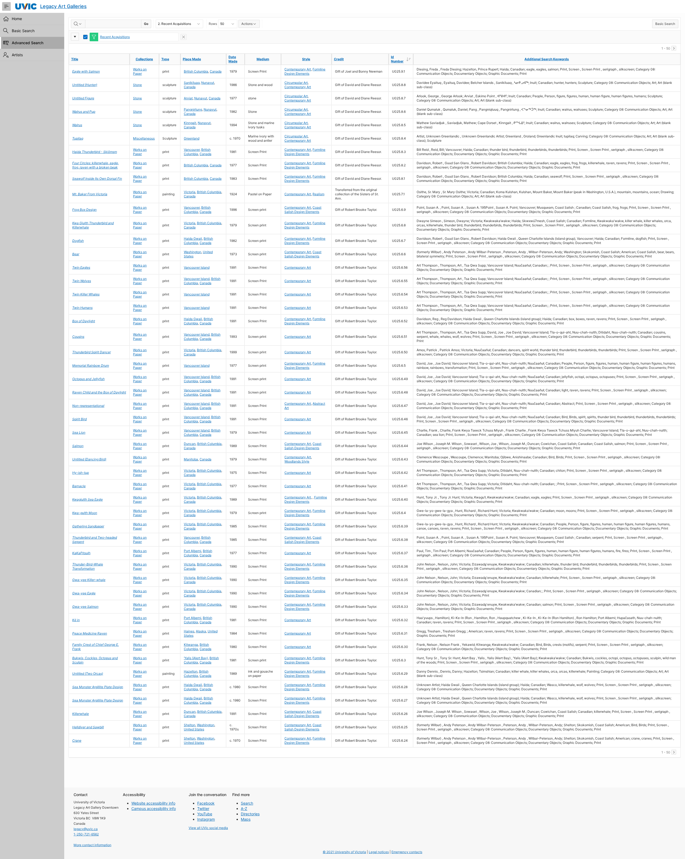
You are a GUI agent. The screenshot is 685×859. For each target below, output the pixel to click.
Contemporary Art (297, 69)
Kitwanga (191, 645)
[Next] (673, 48)
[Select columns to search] (78, 24)
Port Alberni (192, 551)
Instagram (206, 819)
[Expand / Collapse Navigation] (6, 6)
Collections (144, 59)
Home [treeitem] (17, 18)
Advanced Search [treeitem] (27, 42)
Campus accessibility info (153, 808)
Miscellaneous (144, 138)
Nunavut (207, 83)
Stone (137, 85)
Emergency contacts (406, 852)
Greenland (191, 138)
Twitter (203, 808)
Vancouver (192, 150)
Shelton (189, 725)
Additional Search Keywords (546, 59)
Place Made (192, 59)
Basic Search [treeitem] (23, 30)
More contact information (92, 845)
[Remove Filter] (184, 37)
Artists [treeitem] (17, 54)
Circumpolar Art (296, 83)
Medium (263, 59)
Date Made (233, 59)
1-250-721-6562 (86, 834)
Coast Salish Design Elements (302, 209)
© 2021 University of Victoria (344, 852)
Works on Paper (140, 71)
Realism (318, 194)
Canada (216, 71)
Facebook (206, 803)
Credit (339, 59)
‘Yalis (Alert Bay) (196, 658)
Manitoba (191, 459)
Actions (247, 24)
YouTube (204, 814)
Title (74, 59)
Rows (213, 24)
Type (165, 59)
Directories (250, 814)
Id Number (402, 59)
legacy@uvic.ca (86, 829)
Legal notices (379, 852)
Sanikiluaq (192, 83)
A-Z (244, 808)
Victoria (189, 192)
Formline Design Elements (304, 71)
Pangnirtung (193, 109)
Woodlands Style (296, 461)
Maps (245, 819)
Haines (189, 631)
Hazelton (190, 671)
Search (247, 803)
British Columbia (196, 71)
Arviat (188, 98)
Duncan (190, 444)
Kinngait (190, 123)
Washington (192, 252)
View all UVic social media (208, 828)
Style (306, 59)
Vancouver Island (197, 267)
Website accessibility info (153, 803)
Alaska (201, 631)
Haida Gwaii (193, 239)
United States (194, 729)
